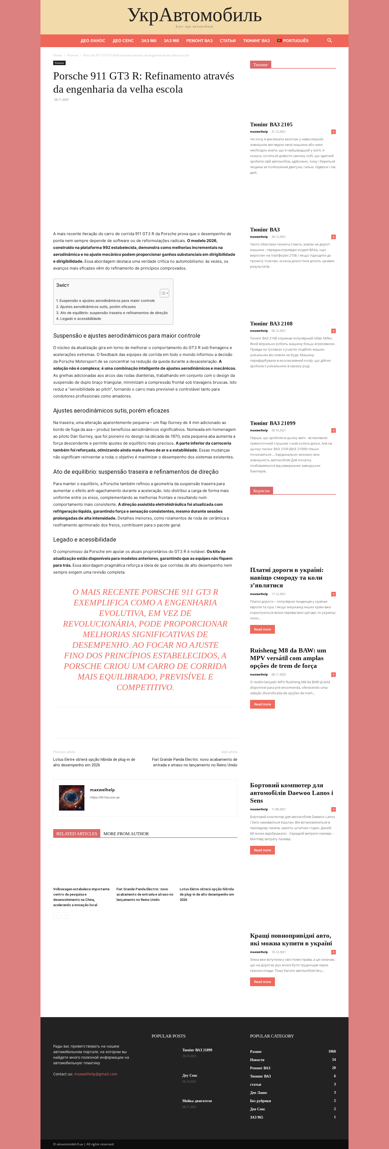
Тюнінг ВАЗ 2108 (271, 323)
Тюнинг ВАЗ (256, 40)
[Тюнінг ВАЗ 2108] (293, 297)
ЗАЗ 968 (171, 40)
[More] (107, 111)
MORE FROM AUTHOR (126, 833)
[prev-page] (56, 915)
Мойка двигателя (197, 1101)
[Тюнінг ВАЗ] (293, 203)
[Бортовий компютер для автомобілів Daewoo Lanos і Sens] (293, 750)
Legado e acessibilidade (80, 318)
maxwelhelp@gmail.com (95, 1073)
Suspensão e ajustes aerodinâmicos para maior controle (107, 300)
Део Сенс (123, 40)
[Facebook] (58, 111)
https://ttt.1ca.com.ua (104, 797)
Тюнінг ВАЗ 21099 (273, 423)
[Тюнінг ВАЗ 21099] (293, 397)
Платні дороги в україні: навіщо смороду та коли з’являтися (287, 577)
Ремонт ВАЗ (199, 40)
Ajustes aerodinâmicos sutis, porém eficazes (98, 307)
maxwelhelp (102, 789)
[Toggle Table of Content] (162, 293)
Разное (72, 55)
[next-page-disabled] (65, 915)
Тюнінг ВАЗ (265, 229)
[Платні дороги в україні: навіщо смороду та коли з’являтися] (293, 533)
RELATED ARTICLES (76, 833)
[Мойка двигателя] (165, 1107)
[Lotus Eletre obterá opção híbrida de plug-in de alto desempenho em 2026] (208, 865)
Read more (262, 629)
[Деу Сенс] (165, 1082)
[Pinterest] (83, 111)
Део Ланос (93, 40)
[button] (329, 41)
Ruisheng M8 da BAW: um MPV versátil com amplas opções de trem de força (288, 658)
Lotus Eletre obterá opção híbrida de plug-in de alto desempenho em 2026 (94, 762)
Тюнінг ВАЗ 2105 (271, 124)
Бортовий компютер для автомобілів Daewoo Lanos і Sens (291, 792)
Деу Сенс (189, 1076)
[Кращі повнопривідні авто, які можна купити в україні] (293, 898)
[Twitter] (70, 111)
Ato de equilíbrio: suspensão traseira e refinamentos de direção (114, 313)
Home (57, 55)
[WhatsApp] (95, 111)
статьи (228, 40)
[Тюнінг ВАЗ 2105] (293, 96)
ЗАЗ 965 (148, 40)
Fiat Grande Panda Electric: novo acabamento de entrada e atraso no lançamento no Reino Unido (194, 762)
